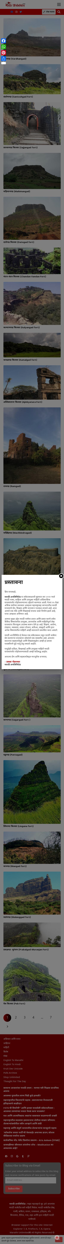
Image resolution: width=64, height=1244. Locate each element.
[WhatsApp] (4, 47)
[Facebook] (4, 41)
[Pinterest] (4, 53)
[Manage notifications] (57, 1237)
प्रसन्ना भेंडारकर (13, 662)
